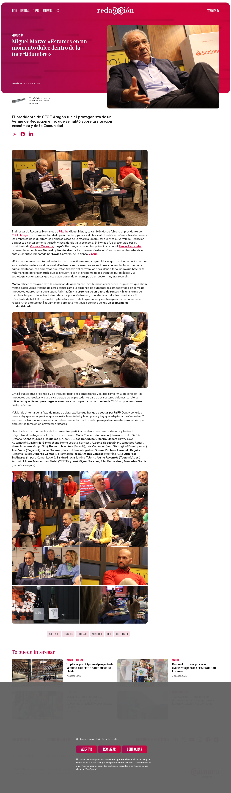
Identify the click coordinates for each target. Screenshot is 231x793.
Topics (36, 10)
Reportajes (82, 634)
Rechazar (109, 749)
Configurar (134, 749)
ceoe (109, 634)
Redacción (17, 35)
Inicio (14, 10)
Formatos (47, 10)
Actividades (54, 634)
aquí (78, 765)
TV (213, 11)
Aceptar (86, 749)
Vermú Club (17, 83)
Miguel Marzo (122, 634)
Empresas (25, 10)
